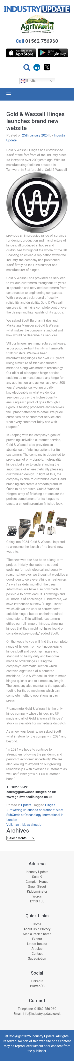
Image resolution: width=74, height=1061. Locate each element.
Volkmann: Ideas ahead (23, 825)
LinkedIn (37, 981)
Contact (37, 954)
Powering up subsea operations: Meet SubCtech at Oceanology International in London (34, 815)
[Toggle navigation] (9, 94)
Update (26, 805)
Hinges (50, 805)
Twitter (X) (37, 986)
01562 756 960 (45, 1009)
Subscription (37, 958)
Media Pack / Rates (37, 934)
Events (37, 939)
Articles (37, 949)
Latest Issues (37, 944)
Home (37, 924)
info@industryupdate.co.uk (42, 1014)
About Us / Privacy (37, 929)
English (31, 81)
